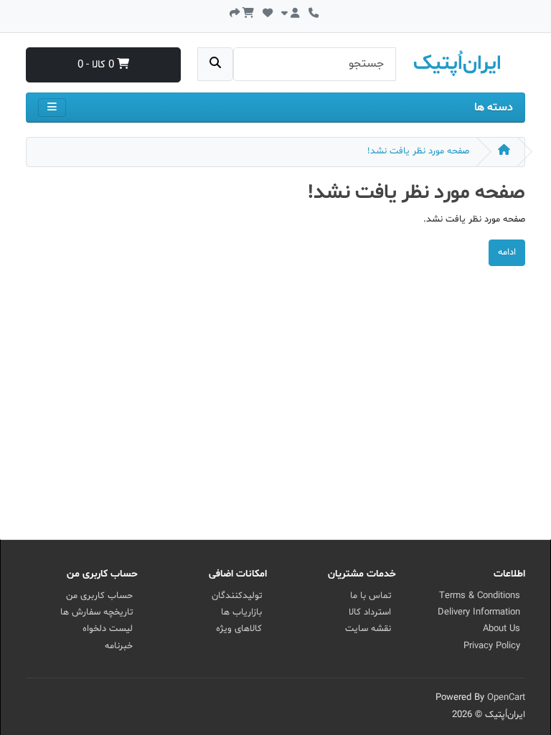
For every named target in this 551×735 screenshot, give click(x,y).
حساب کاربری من (99, 595)
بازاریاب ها (241, 612)
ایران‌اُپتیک (457, 64)
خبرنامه (119, 646)
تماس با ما (370, 595)
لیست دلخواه (108, 628)
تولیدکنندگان (237, 595)
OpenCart (506, 697)
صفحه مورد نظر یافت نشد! (418, 151)
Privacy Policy (491, 646)
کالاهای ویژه (239, 628)
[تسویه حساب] (235, 12)
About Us (501, 628)
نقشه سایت (368, 628)
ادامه (507, 252)
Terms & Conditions (479, 595)
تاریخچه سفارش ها (96, 612)
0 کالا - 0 (97, 64)
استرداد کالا (370, 612)
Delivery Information (479, 612)
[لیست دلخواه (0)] (268, 12)
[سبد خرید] (248, 12)
